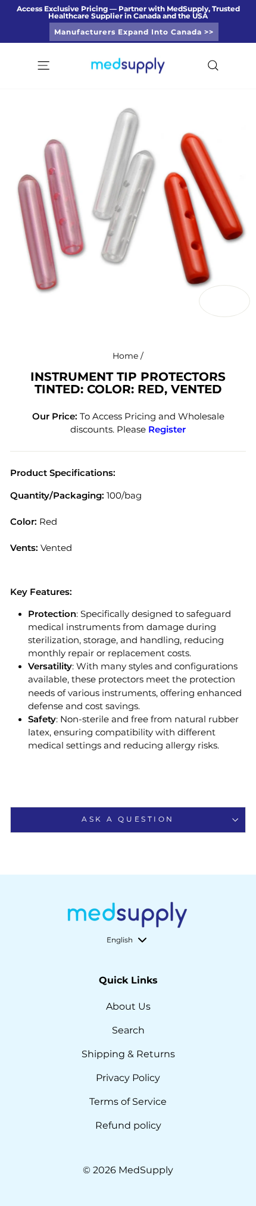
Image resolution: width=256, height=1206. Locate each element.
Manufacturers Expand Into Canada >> (134, 31)
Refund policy (128, 1125)
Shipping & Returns (128, 1054)
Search (128, 1030)
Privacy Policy (128, 1077)
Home (125, 356)
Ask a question (128, 819)
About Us (128, 1006)
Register (167, 429)
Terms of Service (128, 1101)
